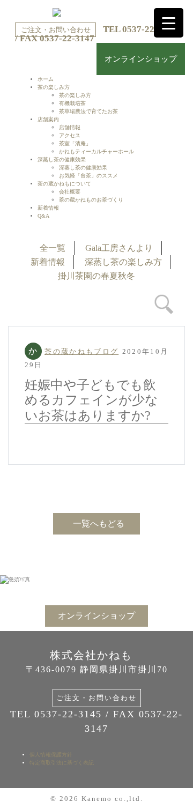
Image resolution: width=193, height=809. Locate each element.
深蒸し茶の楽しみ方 (123, 261)
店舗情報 (69, 127)
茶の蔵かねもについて (64, 184)
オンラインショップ (141, 59)
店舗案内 (48, 119)
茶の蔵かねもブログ (81, 351)
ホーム (46, 79)
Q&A (43, 216)
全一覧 (52, 248)
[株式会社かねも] (96, 12)
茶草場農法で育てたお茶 (88, 111)
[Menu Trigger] (168, 23)
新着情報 (48, 208)
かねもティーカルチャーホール (96, 151)
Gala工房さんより (119, 248)
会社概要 (69, 192)
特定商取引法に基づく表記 (61, 763)
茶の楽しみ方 (54, 87)
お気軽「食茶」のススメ (88, 176)
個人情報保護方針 (50, 755)
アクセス (69, 135)
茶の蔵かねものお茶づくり (91, 200)
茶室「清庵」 (75, 143)
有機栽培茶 (72, 103)
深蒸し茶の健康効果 (62, 159)
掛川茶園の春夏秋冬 (96, 275)
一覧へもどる (98, 523)
